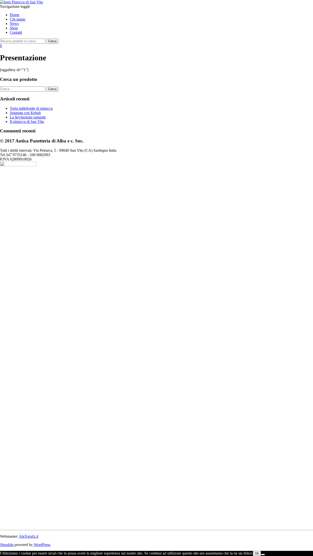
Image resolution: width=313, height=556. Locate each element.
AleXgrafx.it (28, 536)
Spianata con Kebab (25, 113)
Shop (14, 28)
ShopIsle (7, 545)
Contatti (16, 32)
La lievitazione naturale (28, 117)
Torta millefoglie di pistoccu (31, 108)
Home (14, 15)
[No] (263, 554)
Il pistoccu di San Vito (27, 121)
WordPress (41, 545)
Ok (257, 553)
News (14, 23)
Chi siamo (17, 19)
